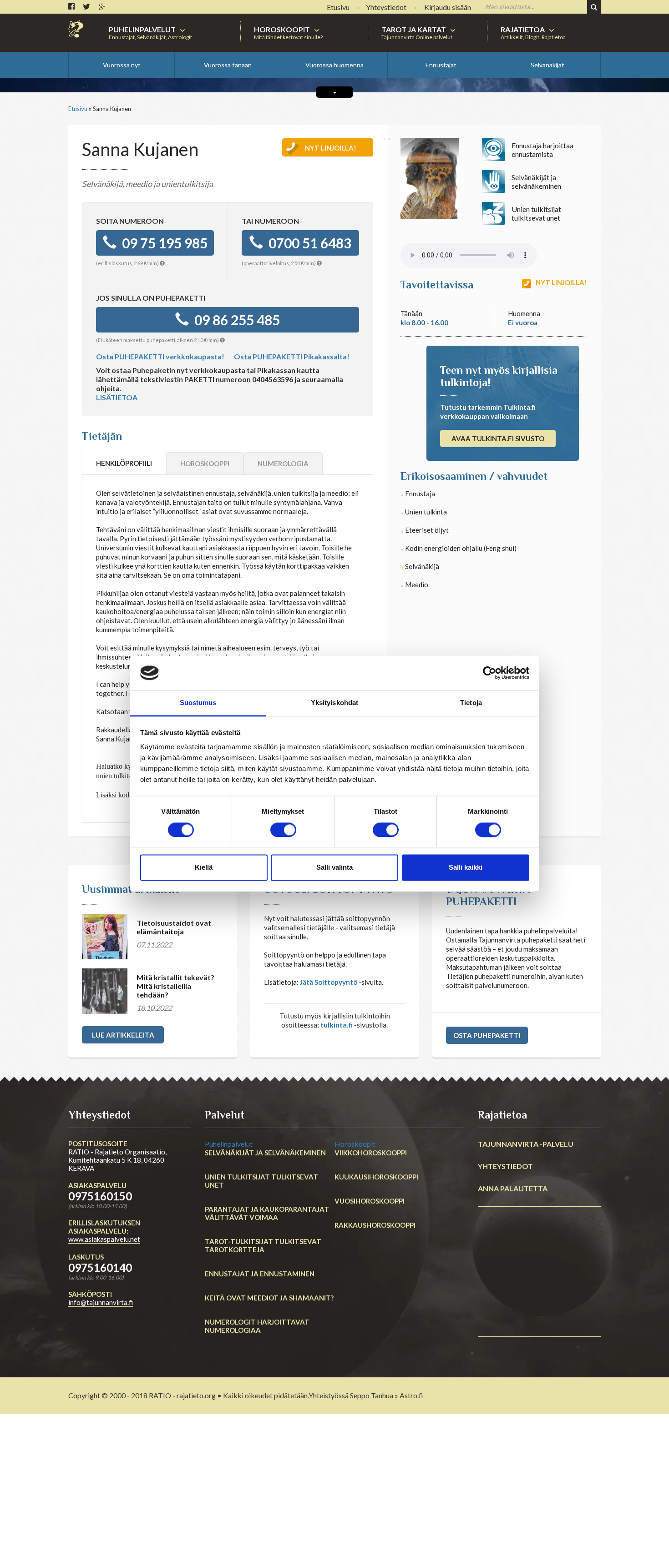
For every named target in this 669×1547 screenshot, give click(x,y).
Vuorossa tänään (228, 65)
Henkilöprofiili (124, 463)
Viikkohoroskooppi (370, 1153)
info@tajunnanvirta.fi (100, 1302)
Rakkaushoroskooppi (375, 1225)
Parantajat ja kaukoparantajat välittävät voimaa (267, 1213)
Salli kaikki (465, 868)
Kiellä (204, 868)
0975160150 (100, 1196)
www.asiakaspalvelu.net (104, 1239)
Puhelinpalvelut (229, 1143)
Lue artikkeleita (123, 1035)
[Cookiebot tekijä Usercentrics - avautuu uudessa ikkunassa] (489, 673)
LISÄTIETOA (116, 397)
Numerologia (283, 463)
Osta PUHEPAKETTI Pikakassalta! (292, 356)
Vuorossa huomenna (334, 65)
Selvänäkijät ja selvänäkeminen (265, 1153)
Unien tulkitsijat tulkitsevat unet (261, 1181)
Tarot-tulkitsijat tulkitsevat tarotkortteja (263, 1245)
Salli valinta (334, 868)
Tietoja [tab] (471, 703)
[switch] (283, 829)
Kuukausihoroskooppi (376, 1177)
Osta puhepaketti (487, 1035)
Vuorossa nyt (122, 65)
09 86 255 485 (234, 320)
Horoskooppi (204, 463)
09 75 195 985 (162, 243)
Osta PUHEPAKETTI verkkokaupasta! (160, 356)
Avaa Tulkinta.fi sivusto (497, 438)
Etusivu (77, 108)
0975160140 (100, 1267)
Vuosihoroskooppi (369, 1201)
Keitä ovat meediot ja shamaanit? (269, 1298)
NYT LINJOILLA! (330, 148)
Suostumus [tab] (198, 703)
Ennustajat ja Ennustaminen (259, 1274)
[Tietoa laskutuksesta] (162, 263)
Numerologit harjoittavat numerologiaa (257, 1326)
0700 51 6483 (307, 243)
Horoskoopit (354, 1143)
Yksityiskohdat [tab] (334, 703)
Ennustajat (441, 65)
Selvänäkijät (547, 65)
